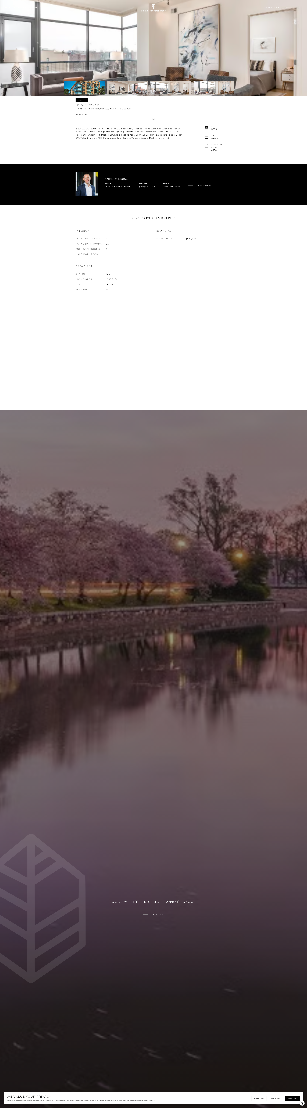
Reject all (258, 1098)
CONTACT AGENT (203, 185)
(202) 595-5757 (147, 187)
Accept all (292, 1098)
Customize (275, 1098)
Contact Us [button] (156, 914)
